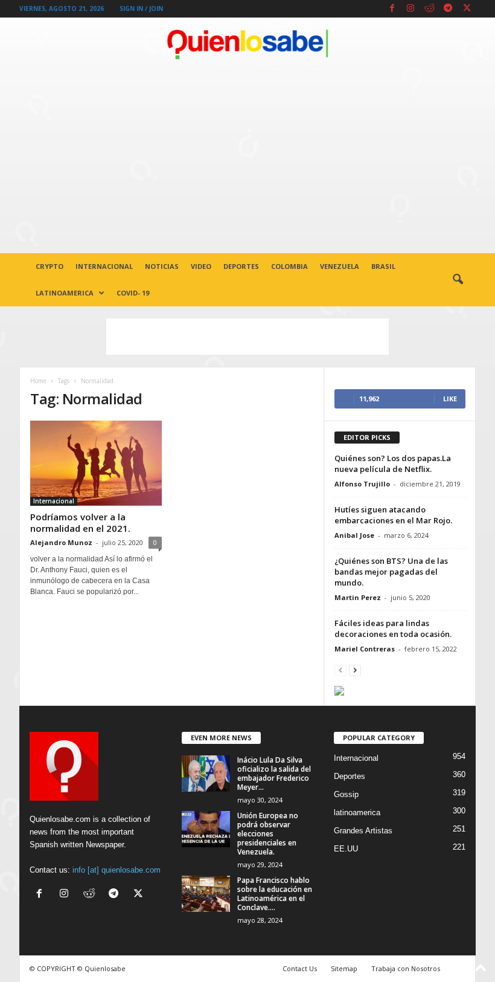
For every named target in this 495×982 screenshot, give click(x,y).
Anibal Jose (354, 535)
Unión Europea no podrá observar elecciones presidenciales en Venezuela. (267, 833)
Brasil (383, 266)
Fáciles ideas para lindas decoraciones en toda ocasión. (393, 628)
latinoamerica (65, 292)
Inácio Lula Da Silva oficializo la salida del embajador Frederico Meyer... (274, 773)
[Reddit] (429, 9)
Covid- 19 (133, 292)
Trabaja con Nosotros (405, 968)
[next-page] (355, 670)
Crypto (49, 266)
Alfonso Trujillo (362, 483)
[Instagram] (410, 9)
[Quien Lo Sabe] (247, 45)
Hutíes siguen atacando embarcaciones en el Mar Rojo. (393, 515)
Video (201, 266)
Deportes (241, 266)
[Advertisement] (247, 162)
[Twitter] (466, 9)
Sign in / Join (141, 8)
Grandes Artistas (363, 830)
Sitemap (344, 968)
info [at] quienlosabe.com (116, 869)
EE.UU (346, 848)
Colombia (289, 266)
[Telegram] (448, 9)
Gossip (346, 794)
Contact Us (300, 968)
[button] (457, 279)
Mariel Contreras (364, 648)
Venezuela (339, 266)
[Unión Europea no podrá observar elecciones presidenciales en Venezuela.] (206, 829)
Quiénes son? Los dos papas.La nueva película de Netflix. (392, 463)
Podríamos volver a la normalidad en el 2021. (80, 522)
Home (38, 380)
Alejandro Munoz (61, 542)
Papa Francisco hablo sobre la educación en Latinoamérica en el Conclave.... (274, 894)
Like (450, 398)
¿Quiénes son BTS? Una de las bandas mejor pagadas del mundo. (391, 571)
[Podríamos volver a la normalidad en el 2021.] (96, 463)
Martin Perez (357, 597)
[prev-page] (340, 670)
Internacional (104, 266)
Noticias (162, 266)
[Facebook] (392, 9)
